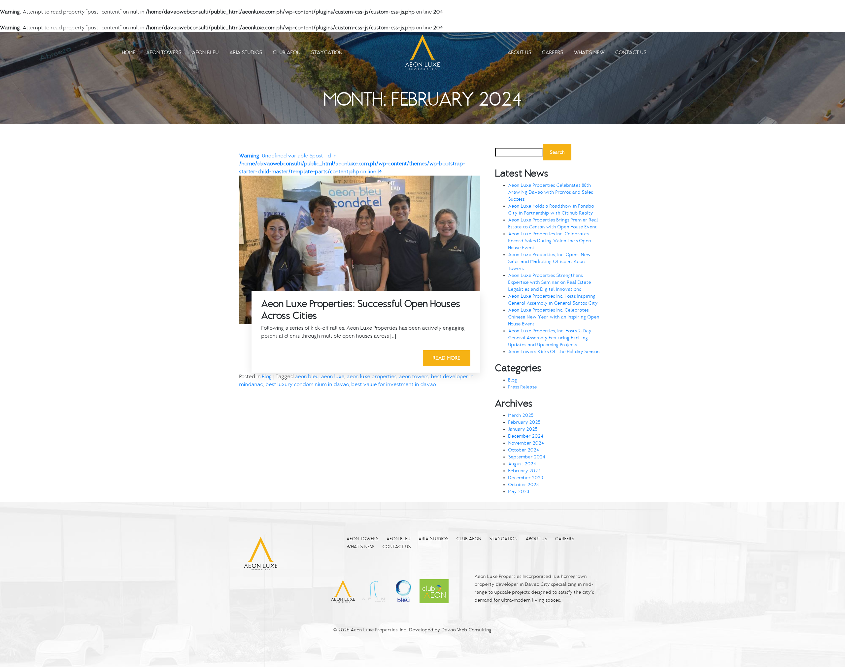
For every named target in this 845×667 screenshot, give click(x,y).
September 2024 (526, 457)
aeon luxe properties (372, 376)
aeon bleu (307, 376)
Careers (552, 52)
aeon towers (414, 376)
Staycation (327, 52)
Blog (267, 376)
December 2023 (525, 478)
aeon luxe (333, 376)
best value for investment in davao (394, 384)
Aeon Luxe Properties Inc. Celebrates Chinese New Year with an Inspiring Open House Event (553, 317)
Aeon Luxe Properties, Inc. (379, 630)
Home (129, 52)
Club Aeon (287, 52)
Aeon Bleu (205, 52)
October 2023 (523, 484)
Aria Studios (245, 52)
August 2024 (522, 464)
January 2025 (523, 429)
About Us (519, 52)
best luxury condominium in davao (307, 384)
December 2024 (525, 436)
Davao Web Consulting (467, 630)
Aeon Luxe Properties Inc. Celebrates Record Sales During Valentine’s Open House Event (549, 240)
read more (446, 358)
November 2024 (526, 443)
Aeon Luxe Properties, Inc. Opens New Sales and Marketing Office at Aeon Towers (549, 261)
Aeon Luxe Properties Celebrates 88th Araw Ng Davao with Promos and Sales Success (550, 192)
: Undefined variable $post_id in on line (352, 163)
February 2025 (524, 422)
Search (557, 152)
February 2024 (524, 471)
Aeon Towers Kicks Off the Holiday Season (554, 351)
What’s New (589, 52)
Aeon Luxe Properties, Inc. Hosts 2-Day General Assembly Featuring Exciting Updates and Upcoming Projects (550, 338)
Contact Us (631, 52)
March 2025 (521, 415)
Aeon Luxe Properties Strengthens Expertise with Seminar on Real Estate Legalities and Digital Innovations (549, 282)
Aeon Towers (164, 52)
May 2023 (518, 491)
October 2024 (523, 450)
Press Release (522, 387)
